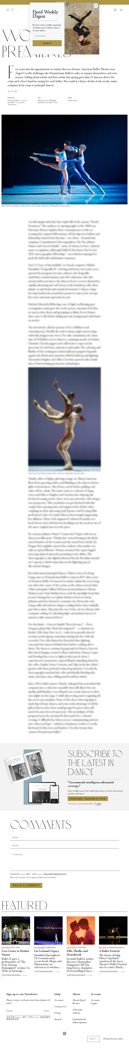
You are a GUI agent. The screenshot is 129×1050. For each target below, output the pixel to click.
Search (57, 1019)
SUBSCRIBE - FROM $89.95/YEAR (88, 799)
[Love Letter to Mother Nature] (16, 930)
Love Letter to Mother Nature (15, 953)
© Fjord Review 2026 (113, 1039)
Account (58, 1000)
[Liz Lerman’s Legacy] (48, 930)
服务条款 (58, 874)
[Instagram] (64, 1034)
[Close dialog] (96, 6)
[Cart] (121, 10)
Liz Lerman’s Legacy (46, 951)
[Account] (115, 10)
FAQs (57, 1013)
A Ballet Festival (109, 951)
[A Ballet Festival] (113, 930)
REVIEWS (6, 948)
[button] (12, 10)
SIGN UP (47, 43)
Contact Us (60, 1006)
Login (98, 803)
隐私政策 (48, 874)
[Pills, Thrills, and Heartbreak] (81, 930)
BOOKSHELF (39, 948)
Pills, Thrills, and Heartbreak (77, 953)
